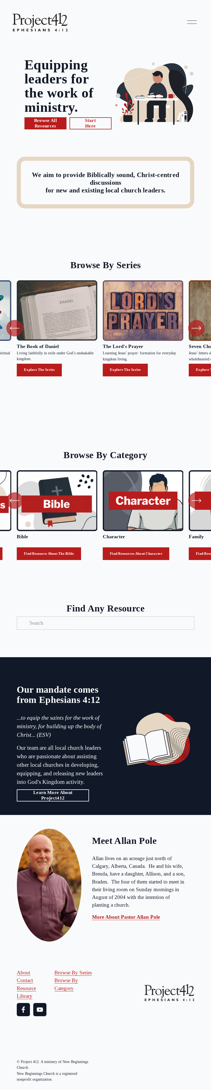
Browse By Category (66, 984)
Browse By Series (73, 972)
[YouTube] (39, 1009)
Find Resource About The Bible (49, 554)
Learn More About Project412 (53, 795)
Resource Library (26, 992)
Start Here (90, 123)
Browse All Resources (45, 123)
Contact (25, 980)
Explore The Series (39, 370)
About (23, 972)
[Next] (196, 328)
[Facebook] (23, 1009)
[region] (105, 328)
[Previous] (14, 328)
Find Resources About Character (136, 554)
